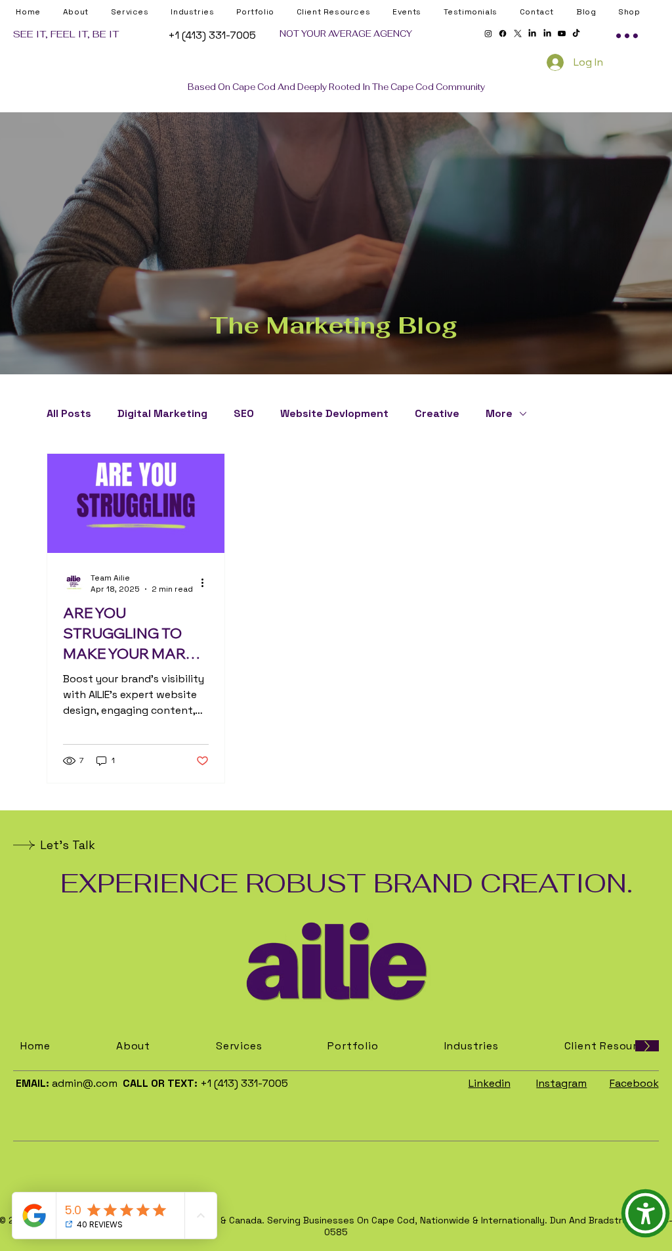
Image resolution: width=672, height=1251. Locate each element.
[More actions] (207, 583)
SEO (244, 413)
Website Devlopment (334, 413)
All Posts (69, 413)
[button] (341, 12)
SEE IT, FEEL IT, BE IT (66, 34)
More (499, 413)
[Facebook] (502, 33)
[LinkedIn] (532, 33)
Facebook (634, 1083)
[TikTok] (576, 33)
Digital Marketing (162, 413)
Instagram (561, 1083)
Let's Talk (67, 844)
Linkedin (490, 1083)
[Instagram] (488, 33)
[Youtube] (561, 33)
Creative (437, 413)
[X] (517, 33)
